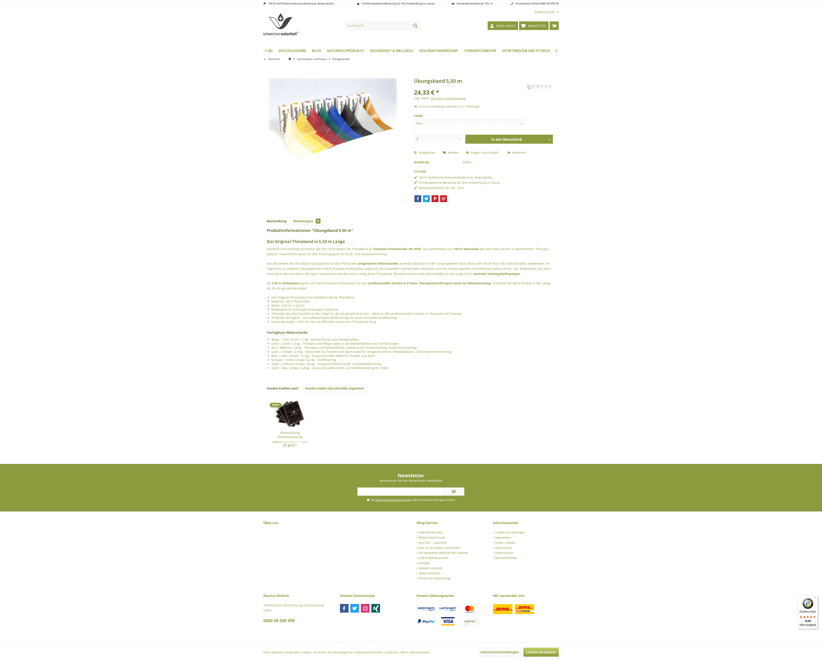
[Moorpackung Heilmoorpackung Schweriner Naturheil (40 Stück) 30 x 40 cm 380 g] (290, 413)
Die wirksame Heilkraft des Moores (443, 553)
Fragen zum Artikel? (484, 153)
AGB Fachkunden (430, 532)
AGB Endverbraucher (433, 558)
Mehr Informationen (415, 652)
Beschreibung (277, 221)
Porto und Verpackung (434, 578)
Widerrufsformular (431, 537)
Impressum (503, 548)
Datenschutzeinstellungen (500, 652)
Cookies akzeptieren (541, 652)
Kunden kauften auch (282, 388)
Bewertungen (306, 221)
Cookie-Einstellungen (510, 532)
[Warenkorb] (554, 25)
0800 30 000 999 (279, 620)
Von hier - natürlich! (432, 543)
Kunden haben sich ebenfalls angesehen (334, 388)
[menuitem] (545, 12)
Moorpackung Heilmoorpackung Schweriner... (289, 435)
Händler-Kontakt (430, 568)
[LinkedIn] (375, 608)
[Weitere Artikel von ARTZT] (540, 87)
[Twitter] (426, 198)
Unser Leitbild (505, 543)
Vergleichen (426, 153)
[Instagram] (365, 608)
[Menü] (815, 598)
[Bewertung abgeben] (470, 86)
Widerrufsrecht (429, 573)
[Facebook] (417, 198)
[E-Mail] (443, 198)
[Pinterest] (435, 198)
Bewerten (519, 153)
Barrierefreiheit (506, 558)
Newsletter (503, 537)
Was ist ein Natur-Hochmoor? (439, 548)
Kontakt (423, 563)
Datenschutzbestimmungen (393, 500)
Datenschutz (504, 553)
